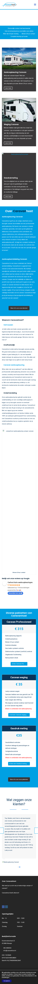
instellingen (5, 977)
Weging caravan (11, 124)
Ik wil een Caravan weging (18, 715)
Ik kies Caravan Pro (18, 664)
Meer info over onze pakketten (19, 779)
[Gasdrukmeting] (19, 164)
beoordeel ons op (14, 593)
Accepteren (7, 981)
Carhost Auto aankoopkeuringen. (20, 582)
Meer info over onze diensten (19, 308)
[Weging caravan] (19, 110)
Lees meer (8, 88)
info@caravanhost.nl (9, 950)
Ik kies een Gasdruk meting (18, 764)
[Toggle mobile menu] (35, 4)
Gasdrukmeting (11, 178)
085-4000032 (7, 948)
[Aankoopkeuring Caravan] (19, 58)
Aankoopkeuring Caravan (15, 72)
